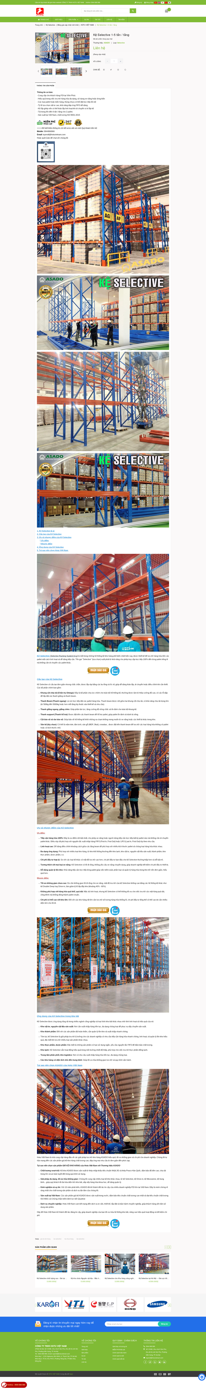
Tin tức (97, 19)
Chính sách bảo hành (119, 1353)
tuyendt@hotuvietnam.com (154, 1358)
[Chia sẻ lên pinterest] (118, 69)
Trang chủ (44, 19)
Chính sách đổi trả (118, 1359)
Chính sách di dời (118, 1356)
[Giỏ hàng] (167, 11)
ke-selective (57, 1239)
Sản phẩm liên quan (46, 1247)
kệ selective (80, 1239)
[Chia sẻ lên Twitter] (111, 69)
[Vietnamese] (155, 2)
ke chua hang (69, 1239)
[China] (165, 2)
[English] (159, 2)
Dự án (86, 19)
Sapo (71, 1374)
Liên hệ (109, 19)
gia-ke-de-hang (45, 1239)
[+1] (125, 69)
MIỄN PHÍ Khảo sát (119, 1349)
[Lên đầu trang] (202, 1385)
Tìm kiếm (121, 19)
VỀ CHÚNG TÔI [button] (89, 1340)
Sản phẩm (72, 19)
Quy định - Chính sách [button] (125, 1340)
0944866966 (50, 131)
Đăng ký (139, 2)
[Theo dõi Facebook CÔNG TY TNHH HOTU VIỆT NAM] (145, 1362)
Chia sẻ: (96, 69)
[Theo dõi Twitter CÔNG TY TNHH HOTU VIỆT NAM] (150, 1362)
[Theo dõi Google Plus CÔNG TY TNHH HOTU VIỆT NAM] (155, 1362)
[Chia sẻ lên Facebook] (104, 69)
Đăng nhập (149, 2)
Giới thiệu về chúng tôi (120, 1346)
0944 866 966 (95, 2)
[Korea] (169, 2)
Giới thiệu (58, 19)
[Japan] (162, 2)
